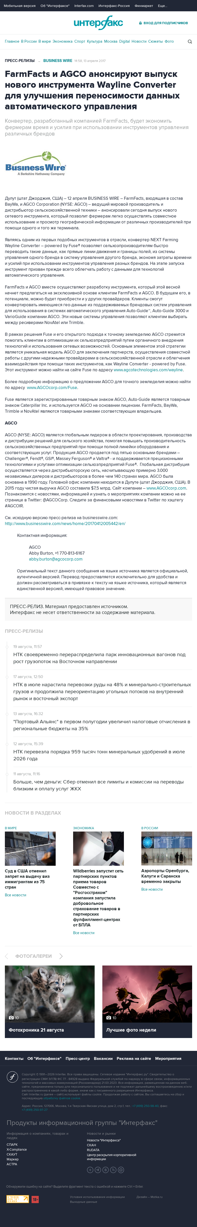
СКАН (91, 1145)
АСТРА (12, 1164)
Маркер (12, 1159)
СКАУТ (12, 1154)
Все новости (15, 895)
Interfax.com (84, 6)
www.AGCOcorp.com (166, 488)
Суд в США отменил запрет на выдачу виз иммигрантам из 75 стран (27, 879)
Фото (169, 41)
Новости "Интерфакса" (104, 1140)
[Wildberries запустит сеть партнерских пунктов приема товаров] (98, 864)
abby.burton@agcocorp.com (56, 559)
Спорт (79, 41)
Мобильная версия (20, 6)
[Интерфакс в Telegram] (98, 1170)
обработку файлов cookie (61, 1098)
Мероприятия (168, 1058)
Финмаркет (144, 6)
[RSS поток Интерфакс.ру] (113, 1170)
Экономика (63, 41)
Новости (139, 41)
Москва (110, 41)
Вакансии (103, 1058)
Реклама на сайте (134, 1058)
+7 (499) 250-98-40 (145, 1106)
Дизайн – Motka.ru (149, 1197)
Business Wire (57, 60)
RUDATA (93, 1150)
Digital (124, 41)
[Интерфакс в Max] (121, 1170)
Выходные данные (83, 1202)
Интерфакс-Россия (114, 6)
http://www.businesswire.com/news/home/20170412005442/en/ (65, 523)
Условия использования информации (97, 1197)
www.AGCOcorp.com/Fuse (52, 387)
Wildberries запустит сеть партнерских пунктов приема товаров (98, 898)
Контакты (14, 1058)
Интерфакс (98, 22)
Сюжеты (155, 41)
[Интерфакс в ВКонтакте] (105, 1170)
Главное (12, 41)
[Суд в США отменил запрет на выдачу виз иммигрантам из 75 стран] (30, 864)
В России (29, 41)
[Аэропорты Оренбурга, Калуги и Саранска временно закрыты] (166, 864)
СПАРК (12, 1145)
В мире (44, 41)
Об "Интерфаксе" (55, 6)
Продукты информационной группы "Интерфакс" (82, 1123)
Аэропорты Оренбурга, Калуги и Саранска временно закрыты (165, 876)
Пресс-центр (78, 1058)
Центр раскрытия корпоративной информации (111, 1157)
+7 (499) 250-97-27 (34, 1110)
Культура (94, 41)
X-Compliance (17, 1150)
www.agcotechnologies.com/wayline (148, 370)
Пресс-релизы (20, 60)
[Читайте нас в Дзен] (90, 1170)
